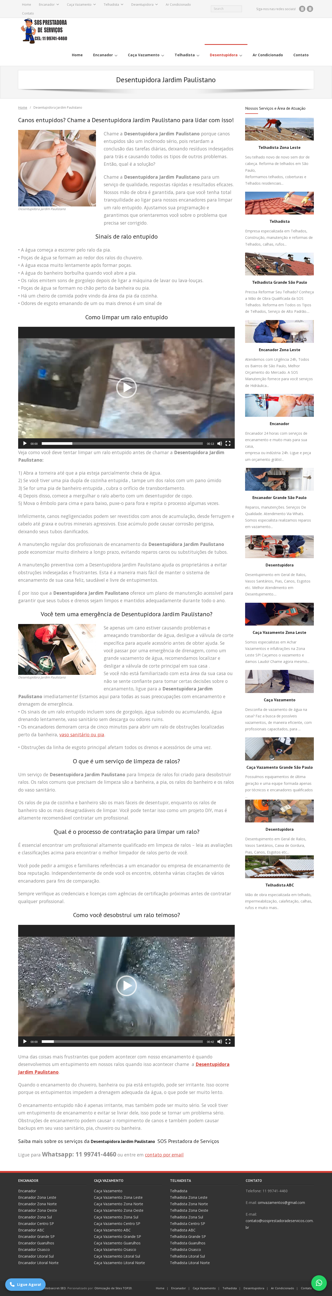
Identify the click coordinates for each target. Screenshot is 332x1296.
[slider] (122, 443)
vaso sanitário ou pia (81, 734)
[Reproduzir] (24, 443)
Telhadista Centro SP (187, 1223)
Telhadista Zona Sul (186, 1217)
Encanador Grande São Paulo (279, 497)
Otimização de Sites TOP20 (113, 1288)
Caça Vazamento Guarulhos (117, 1242)
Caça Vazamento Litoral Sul (117, 1256)
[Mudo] (219, 443)
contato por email (164, 1155)
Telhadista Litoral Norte (190, 1262)
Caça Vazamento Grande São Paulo (279, 767)
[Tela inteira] (228, 443)
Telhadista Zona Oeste (189, 1210)
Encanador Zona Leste (279, 349)
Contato (28, 13)
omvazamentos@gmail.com (281, 1202)
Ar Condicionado (178, 4)
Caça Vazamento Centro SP (117, 1223)
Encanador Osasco (34, 1249)
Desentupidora (142, 4)
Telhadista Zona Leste (279, 147)
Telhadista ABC (279, 885)
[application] (126, 388)
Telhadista (111, 4)
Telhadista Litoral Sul (187, 1256)
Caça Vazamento (79, 4)
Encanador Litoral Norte (38, 1262)
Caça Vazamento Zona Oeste (118, 1210)
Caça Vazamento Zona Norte (118, 1203)
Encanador (47, 4)
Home (26, 4)
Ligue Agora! (29, 1284)
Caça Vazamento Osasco (115, 1249)
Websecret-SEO (55, 1288)
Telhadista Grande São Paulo (279, 282)
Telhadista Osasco (185, 1249)
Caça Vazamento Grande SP (117, 1236)
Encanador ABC (31, 1230)
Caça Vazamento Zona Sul (116, 1217)
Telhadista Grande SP (188, 1236)
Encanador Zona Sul (35, 1217)
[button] (126, 387)
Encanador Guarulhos (36, 1242)
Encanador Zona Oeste (37, 1210)
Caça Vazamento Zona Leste (279, 632)
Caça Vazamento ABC (112, 1230)
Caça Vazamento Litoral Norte (119, 1262)
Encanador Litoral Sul (36, 1256)
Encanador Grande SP (36, 1236)
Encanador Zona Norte (37, 1203)
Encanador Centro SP (36, 1223)
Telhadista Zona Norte (189, 1203)
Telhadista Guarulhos (187, 1242)
